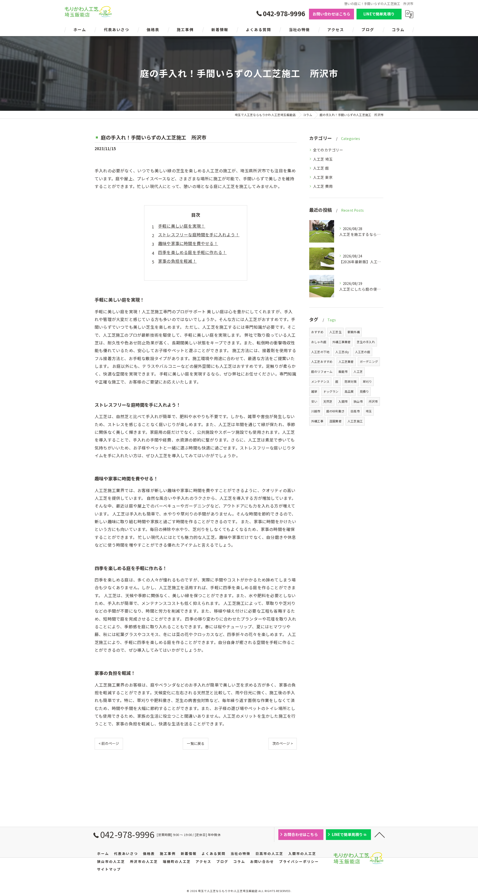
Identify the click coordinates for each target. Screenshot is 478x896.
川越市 (315, 411)
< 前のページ (109, 743)
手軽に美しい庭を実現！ (181, 226)
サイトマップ (109, 869)
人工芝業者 (346, 361)
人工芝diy (342, 352)
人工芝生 (335, 332)
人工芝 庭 (321, 168)
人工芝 (358, 371)
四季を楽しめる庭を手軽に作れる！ (192, 252)
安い (314, 401)
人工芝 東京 (323, 177)
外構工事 (317, 421)
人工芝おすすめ (321, 361)
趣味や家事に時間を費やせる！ (188, 243)
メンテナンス (320, 381)
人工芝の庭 (362, 352)
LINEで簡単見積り (379, 13)
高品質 (349, 391)
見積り (364, 391)
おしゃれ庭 (318, 342)
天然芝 (328, 401)
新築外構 (354, 332)
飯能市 (343, 371)
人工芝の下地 (320, 352)
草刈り (367, 381)
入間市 (343, 401)
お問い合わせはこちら (332, 13)
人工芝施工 (355, 421)
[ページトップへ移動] (380, 834)
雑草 (314, 391)
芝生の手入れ (366, 342)
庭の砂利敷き (335, 411)
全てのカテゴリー (328, 149)
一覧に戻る (195, 743)
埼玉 (369, 411)
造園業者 (335, 421)
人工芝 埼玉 (323, 159)
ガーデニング (369, 361)
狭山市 (358, 401)
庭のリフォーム (321, 371)
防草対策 (351, 381)
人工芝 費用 (323, 186)
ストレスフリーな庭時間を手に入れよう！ (198, 235)
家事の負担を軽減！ (177, 261)
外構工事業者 (341, 342)
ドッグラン (331, 391)
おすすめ (317, 332)
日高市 (355, 411)
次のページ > (282, 743)
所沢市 (373, 401)
